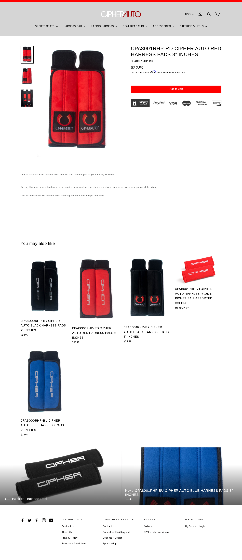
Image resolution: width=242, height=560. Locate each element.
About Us (67, 532)
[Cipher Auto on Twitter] (30, 520)
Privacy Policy (70, 537)
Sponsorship (110, 543)
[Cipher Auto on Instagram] (44, 520)
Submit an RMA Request (116, 532)
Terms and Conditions (74, 543)
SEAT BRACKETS (134, 26)
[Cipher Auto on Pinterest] (37, 520)
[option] (78, 101)
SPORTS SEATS (45, 26)
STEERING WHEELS (192, 26)
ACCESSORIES (162, 26)
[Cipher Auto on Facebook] (23, 520)
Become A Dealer (112, 537)
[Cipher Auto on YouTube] (51, 520)
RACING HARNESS (103, 26)
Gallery (148, 526)
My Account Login (195, 526)
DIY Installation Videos (156, 532)
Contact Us (68, 526)
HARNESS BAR (73, 26)
